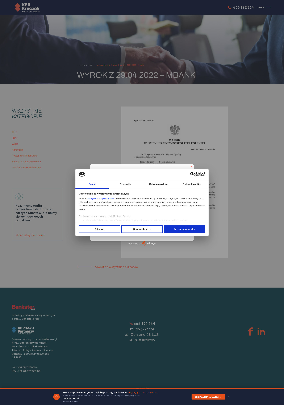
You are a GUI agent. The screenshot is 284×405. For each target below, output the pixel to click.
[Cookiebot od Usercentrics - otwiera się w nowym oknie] (192, 174)
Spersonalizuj (140, 229)
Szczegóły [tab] (125, 184)
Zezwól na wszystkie (184, 229)
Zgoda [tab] (92, 184)
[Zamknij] (191, 166)
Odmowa (99, 229)
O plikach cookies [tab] (192, 184)
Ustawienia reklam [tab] (158, 184)
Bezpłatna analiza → (208, 397)
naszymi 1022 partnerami (100, 198)
